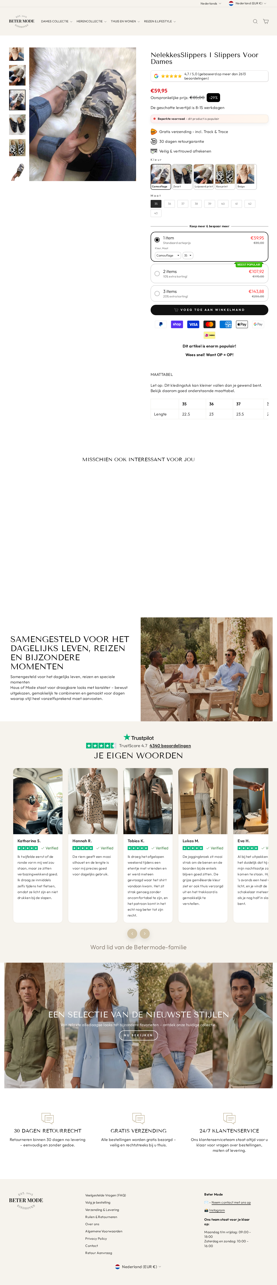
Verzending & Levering (102, 1210)
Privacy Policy (96, 1238)
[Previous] (132, 934)
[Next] (145, 934)
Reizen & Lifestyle (158, 21)
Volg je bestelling (97, 1202)
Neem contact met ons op (231, 1202)
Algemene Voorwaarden (103, 1231)
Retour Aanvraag (98, 1253)
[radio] (161, 177)
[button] (209, 240)
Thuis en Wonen (124, 21)
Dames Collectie (55, 21)
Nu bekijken (138, 1035)
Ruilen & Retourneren (101, 1217)
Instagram (217, 1210)
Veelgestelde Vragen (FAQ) (105, 1195)
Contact (91, 1246)
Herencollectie (90, 21)
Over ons (92, 1224)
